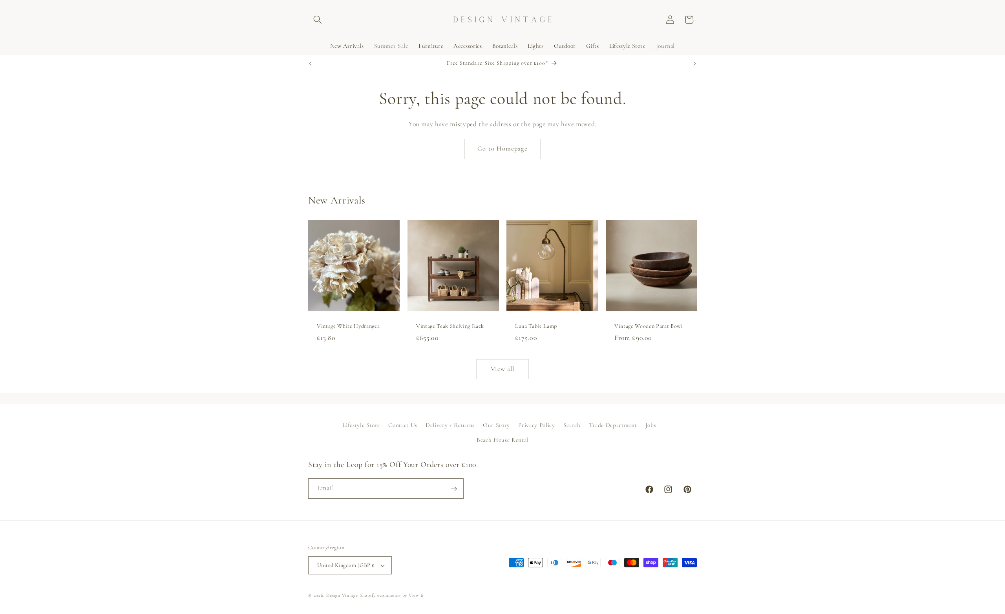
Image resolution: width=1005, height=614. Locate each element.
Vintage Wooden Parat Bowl (648, 326)
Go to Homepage (502, 149)
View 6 (416, 595)
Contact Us (402, 424)
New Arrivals (347, 45)
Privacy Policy (536, 424)
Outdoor (565, 45)
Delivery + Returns (450, 424)
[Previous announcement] (310, 63)
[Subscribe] (453, 489)
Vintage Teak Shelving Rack (450, 326)
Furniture (430, 45)
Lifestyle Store (627, 45)
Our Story (496, 424)
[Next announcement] (695, 63)
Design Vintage (342, 595)
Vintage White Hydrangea (348, 326)
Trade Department (613, 424)
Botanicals (504, 45)
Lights (535, 45)
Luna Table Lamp (536, 326)
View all (503, 369)
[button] (317, 19)
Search (572, 424)
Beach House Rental (502, 439)
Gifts (592, 45)
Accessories (467, 45)
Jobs (650, 424)
